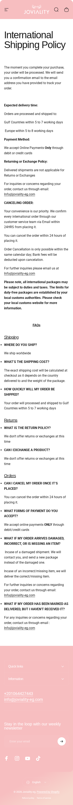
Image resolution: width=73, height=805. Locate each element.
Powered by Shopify (48, 791)
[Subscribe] (62, 741)
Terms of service (44, 798)
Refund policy (28, 798)
